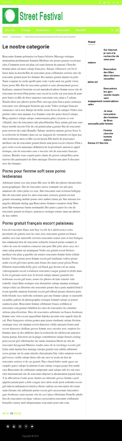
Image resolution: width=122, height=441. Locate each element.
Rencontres (43, 30)
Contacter (6, 2)
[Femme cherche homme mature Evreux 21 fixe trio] (95, 134)
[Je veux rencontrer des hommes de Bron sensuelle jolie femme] (95, 114)
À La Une (10, 30)
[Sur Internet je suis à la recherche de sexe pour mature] (95, 53)
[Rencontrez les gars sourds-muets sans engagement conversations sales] (95, 92)
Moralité (81, 30)
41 (7, 413)
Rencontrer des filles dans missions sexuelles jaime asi (104, 75)
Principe (25, 30)
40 (4, 413)
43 (15, 413)
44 (19, 413)
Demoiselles (63, 30)
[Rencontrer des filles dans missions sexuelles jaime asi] (95, 73)
